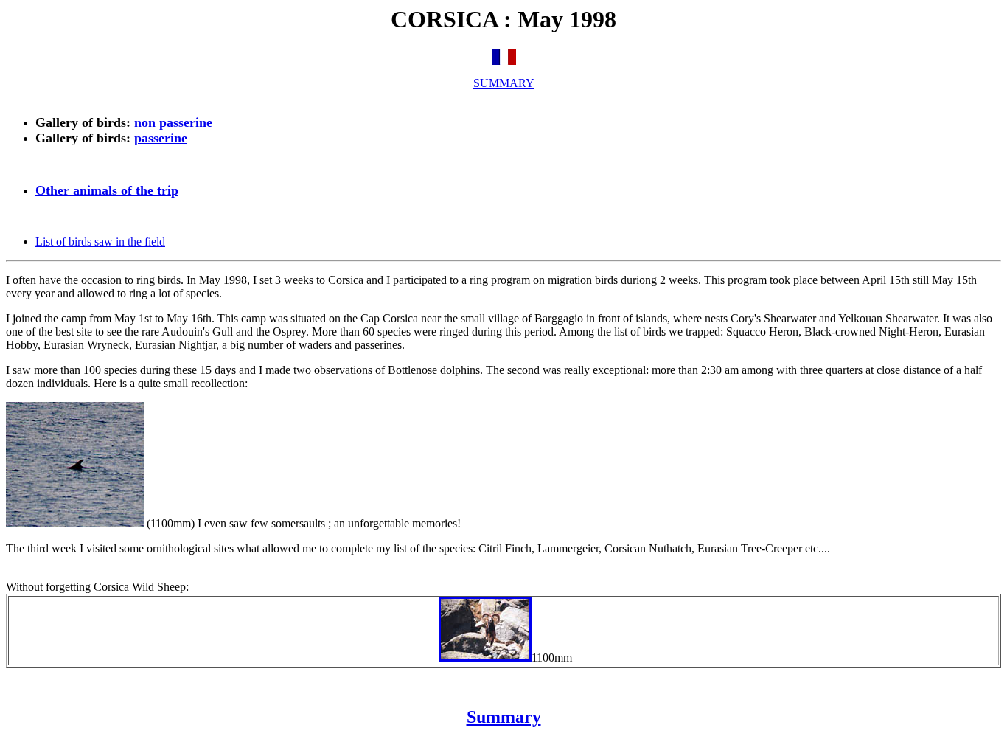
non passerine (173, 122)
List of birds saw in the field (100, 241)
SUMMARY (503, 83)
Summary (504, 717)
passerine (160, 138)
